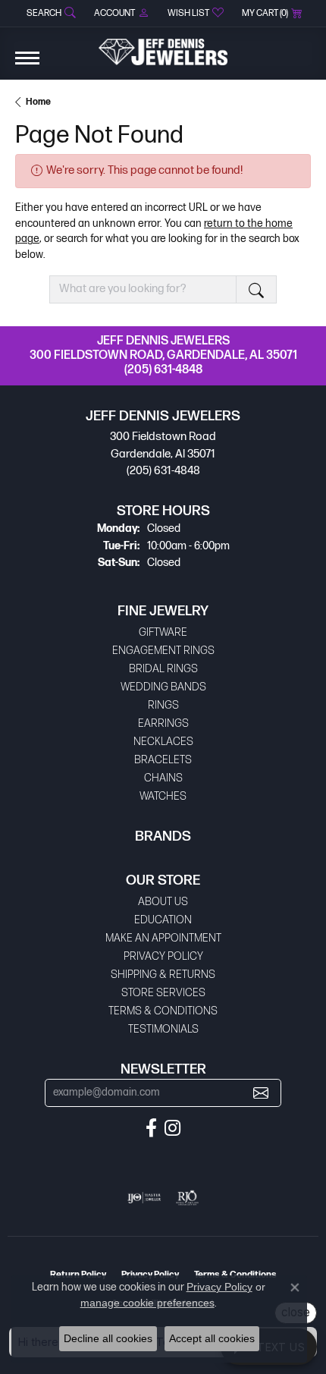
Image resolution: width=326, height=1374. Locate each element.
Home (38, 102)
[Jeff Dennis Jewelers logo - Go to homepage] (163, 46)
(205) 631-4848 (163, 370)
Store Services (163, 992)
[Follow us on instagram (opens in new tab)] (172, 1128)
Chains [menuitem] (163, 778)
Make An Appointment (163, 938)
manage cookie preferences (147, 1303)
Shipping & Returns (163, 974)
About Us (163, 901)
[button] (50, 13)
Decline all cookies (108, 1338)
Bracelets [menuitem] (163, 759)
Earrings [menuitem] (163, 723)
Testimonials (163, 1029)
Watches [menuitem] (163, 796)
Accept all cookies (212, 1338)
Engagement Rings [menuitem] (163, 650)
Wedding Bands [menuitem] (163, 687)
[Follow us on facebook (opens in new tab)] (151, 1128)
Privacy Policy (163, 956)
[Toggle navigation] (27, 66)
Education (163, 919)
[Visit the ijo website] (144, 1198)
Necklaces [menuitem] (163, 741)
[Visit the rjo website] (187, 1198)
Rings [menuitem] (163, 705)
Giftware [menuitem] (163, 632)
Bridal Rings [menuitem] (163, 668)
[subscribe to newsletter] (261, 1093)
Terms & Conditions (163, 1011)
